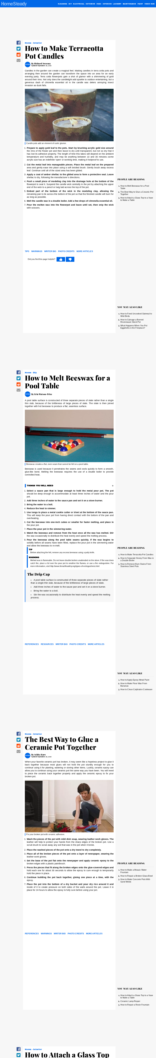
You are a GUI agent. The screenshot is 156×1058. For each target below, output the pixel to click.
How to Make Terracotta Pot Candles (136, 555)
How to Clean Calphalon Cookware (136, 689)
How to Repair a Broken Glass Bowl (136, 876)
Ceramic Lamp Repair (130, 1001)
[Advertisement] (69, 230)
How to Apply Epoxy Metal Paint (134, 680)
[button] (18, 44)
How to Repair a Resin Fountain (134, 1005)
